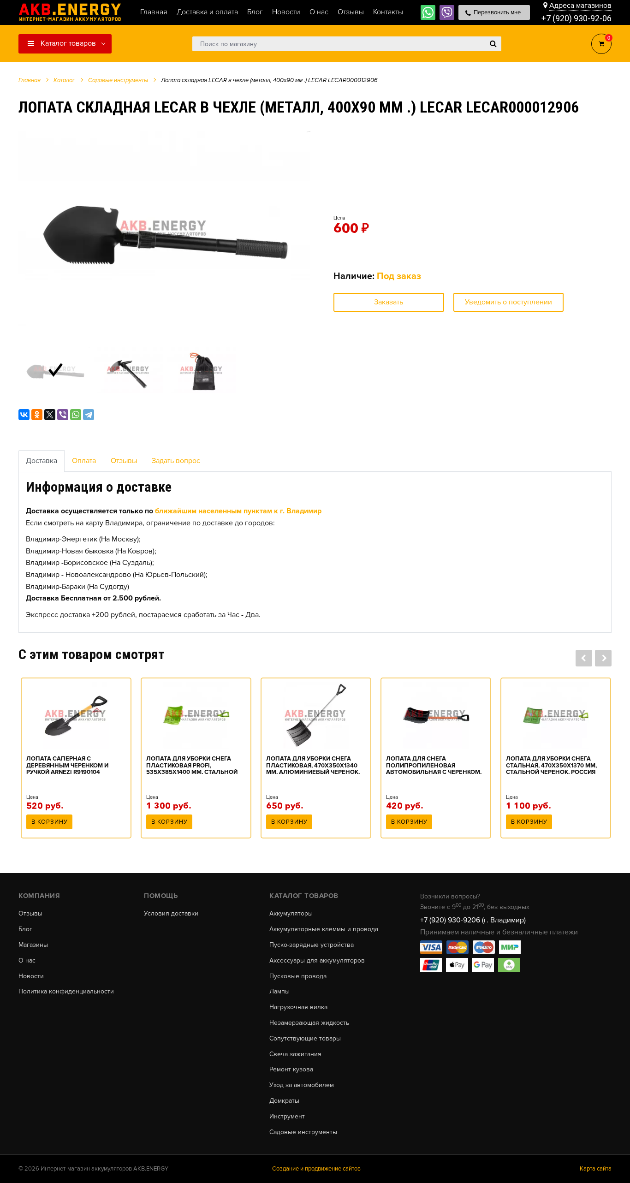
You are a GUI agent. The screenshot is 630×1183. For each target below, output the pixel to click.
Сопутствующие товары (305, 1038)
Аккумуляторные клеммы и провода (323, 929)
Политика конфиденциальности (66, 991)
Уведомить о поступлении (508, 302)
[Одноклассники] (36, 414)
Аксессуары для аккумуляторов (317, 960)
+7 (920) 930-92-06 (576, 18)
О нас (27, 960)
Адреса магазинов (580, 5)
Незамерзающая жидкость (309, 1023)
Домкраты (284, 1101)
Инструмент (287, 1116)
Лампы (279, 991)
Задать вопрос (176, 460)
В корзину (49, 822)
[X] (49, 414)
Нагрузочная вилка (298, 1007)
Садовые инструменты (303, 1132)
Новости (31, 976)
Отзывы (124, 460)
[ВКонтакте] (24, 414)
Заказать (388, 302)
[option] (164, 228)
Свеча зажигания (295, 1054)
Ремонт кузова (291, 1069)
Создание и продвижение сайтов (316, 1168)
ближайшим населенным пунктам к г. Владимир (238, 511)
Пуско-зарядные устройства (311, 945)
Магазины (33, 945)
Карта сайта (596, 1168)
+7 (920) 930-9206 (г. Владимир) (473, 920)
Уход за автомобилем (301, 1085)
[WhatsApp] (75, 414)
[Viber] (62, 414)
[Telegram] (88, 414)
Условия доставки (171, 913)
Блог (25, 929)
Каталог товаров (67, 43)
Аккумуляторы (291, 913)
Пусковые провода (298, 976)
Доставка (41, 460)
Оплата (84, 460)
